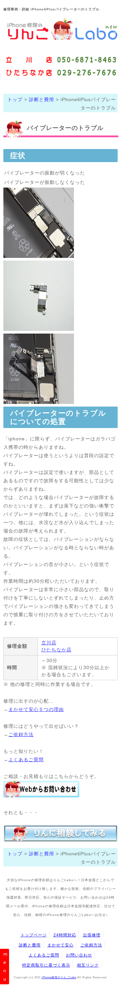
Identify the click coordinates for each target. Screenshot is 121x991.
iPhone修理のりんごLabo (59, 977)
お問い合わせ (79, 955)
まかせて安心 (60, 945)
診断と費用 (41, 99)
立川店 (48, 642)
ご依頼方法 (21, 734)
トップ (15, 99)
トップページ (34, 935)
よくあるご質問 (26, 759)
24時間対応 (64, 935)
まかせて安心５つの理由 (36, 709)
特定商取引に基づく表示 (46, 965)
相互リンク (88, 965)
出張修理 (91, 935)
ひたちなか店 (56, 649)
